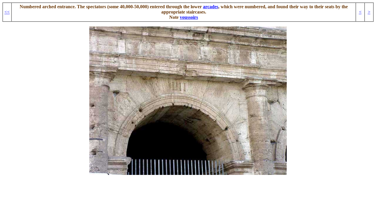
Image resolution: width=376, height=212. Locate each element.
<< (7, 11)
